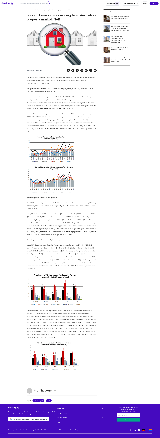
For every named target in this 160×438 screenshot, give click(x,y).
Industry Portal (79, 430)
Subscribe (128, 420)
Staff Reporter (43, 390)
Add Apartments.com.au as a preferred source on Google (30, 419)
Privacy (61, 430)
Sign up (154, 3)
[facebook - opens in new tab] (131, 430)
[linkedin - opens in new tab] (135, 430)
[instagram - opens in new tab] (139, 430)
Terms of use (69, 430)
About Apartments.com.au (49, 430)
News (28, 10)
